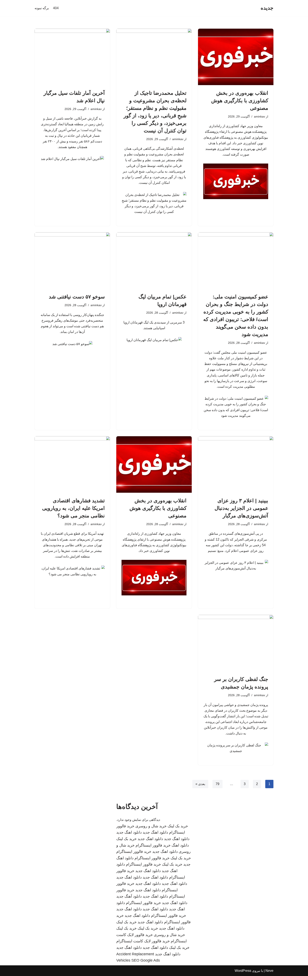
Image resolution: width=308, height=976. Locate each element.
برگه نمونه (42, 8)
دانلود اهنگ (180, 845)
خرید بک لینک (178, 826)
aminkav (259, 116)
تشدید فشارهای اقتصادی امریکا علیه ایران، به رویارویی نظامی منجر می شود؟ (73, 508)
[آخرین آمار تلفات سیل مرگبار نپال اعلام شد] (72, 57)
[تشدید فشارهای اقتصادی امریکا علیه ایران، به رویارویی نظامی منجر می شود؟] (72, 464)
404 (56, 8)
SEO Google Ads (145, 960)
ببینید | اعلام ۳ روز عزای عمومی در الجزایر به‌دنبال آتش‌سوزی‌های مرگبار (241, 508)
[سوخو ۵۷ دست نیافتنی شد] (72, 260)
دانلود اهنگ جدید (155, 832)
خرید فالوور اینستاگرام (153, 845)
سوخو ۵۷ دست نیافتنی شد (77, 296)
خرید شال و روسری (151, 826)
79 (217, 784)
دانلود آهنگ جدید (129, 896)
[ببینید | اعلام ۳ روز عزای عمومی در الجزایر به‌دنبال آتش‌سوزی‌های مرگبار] (235, 464)
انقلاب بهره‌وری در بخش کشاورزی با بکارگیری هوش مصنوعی (239, 100)
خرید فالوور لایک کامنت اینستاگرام (143, 941)
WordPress (243, 970)
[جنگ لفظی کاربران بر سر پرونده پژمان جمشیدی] (235, 643)
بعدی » (200, 784)
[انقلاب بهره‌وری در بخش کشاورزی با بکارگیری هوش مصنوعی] (235, 57)
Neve (269, 970)
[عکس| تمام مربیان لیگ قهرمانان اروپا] (154, 260)
